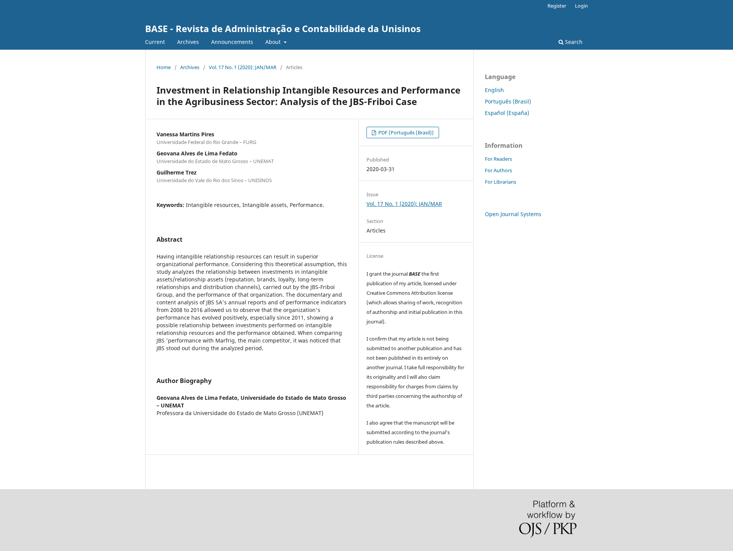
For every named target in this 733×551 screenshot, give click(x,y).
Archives (188, 41)
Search (573, 41)
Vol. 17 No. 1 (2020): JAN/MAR (242, 67)
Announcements (232, 41)
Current (155, 41)
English (494, 90)
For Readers (498, 158)
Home (164, 67)
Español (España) (507, 112)
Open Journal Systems (513, 214)
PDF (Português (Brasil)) (405, 132)
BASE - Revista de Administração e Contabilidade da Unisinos (283, 28)
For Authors (498, 170)
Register (556, 5)
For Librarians (500, 181)
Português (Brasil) (508, 101)
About (273, 41)
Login (581, 5)
